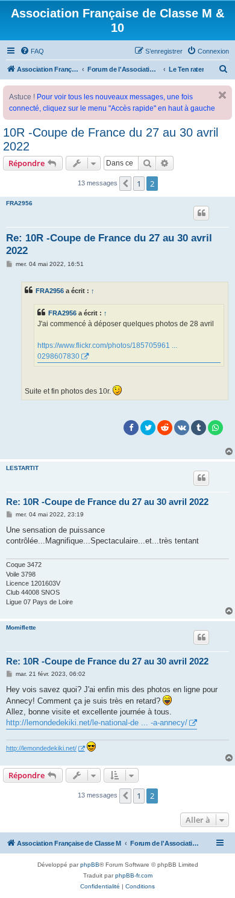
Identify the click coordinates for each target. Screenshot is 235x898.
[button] (125, 183)
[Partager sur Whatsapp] (215, 427)
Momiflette (21, 627)
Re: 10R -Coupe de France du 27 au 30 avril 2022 (109, 244)
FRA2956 (19, 203)
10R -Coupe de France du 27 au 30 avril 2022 (110, 139)
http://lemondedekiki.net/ (41, 748)
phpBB (89, 864)
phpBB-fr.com (133, 875)
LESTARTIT (22, 468)
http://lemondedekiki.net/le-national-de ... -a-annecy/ (96, 722)
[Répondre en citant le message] (201, 213)
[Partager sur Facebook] (131, 427)
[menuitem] (32, 51)
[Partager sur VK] (181, 427)
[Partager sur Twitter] (147, 427)
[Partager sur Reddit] (164, 427)
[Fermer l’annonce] (222, 95)
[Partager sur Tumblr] (198, 427)
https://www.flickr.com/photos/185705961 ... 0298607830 (107, 351)
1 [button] (139, 183)
